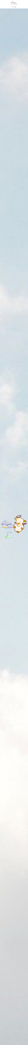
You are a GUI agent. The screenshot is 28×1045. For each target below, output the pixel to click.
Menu (13, 6)
